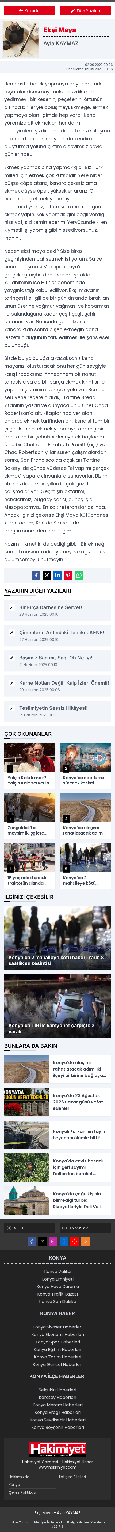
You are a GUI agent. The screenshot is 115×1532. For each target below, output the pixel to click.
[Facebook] (32, 1241)
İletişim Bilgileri (72, 1477)
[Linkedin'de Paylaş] (57, 575)
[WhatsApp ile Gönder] (79, 575)
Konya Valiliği (57, 1271)
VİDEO (19, 1228)
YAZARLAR (78, 1228)
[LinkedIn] (64, 1241)
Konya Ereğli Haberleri (57, 1412)
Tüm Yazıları (88, 10)
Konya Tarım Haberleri (57, 1357)
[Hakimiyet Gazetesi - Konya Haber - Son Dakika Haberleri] (57, 1449)
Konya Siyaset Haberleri (57, 1327)
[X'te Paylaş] (47, 575)
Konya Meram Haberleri (58, 1405)
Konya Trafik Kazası (57, 1294)
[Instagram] (53, 1241)
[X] (42, 1241)
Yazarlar (33, 10)
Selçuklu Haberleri (57, 1390)
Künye (14, 1484)
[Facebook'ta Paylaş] (36, 575)
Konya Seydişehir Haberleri (58, 1420)
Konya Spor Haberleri (57, 1342)
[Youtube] (74, 1241)
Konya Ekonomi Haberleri (57, 1334)
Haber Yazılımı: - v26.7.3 (57, 1524)
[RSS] (85, 1241)
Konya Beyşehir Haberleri (57, 1427)
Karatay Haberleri (57, 1397)
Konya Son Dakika (57, 1301)
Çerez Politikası (22, 1492)
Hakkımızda (19, 1477)
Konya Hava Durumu (57, 1286)
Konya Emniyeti (57, 1279)
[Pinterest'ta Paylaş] (68, 575)
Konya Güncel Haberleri (57, 1364)
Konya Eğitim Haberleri (57, 1349)
